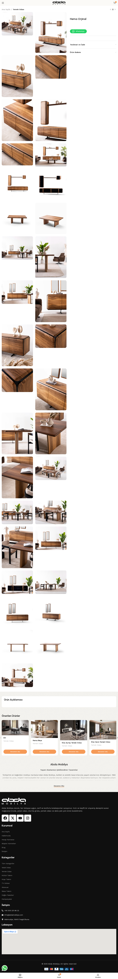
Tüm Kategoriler (8, 863)
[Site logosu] (59, 3)
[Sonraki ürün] (115, 9)
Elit (4, 738)
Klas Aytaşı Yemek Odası (72, 743)
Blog (3, 847)
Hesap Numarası (8, 840)
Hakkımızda (6, 836)
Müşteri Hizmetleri (9, 843)
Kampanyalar (7, 899)
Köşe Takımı (6, 879)
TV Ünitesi (6, 883)
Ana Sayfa (6, 9)
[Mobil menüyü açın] (3, 3)
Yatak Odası (6, 867)
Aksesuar (5, 887)
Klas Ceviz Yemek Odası (100, 742)
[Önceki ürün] (110, 9)
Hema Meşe (37, 740)
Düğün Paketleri (8, 895)
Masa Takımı (6, 891)
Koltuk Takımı (7, 875)
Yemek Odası (18, 9)
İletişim (4, 851)
